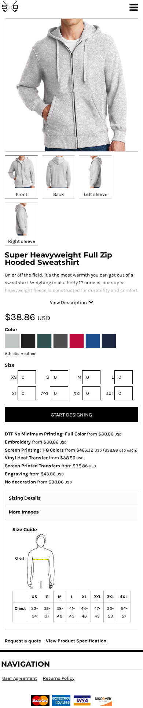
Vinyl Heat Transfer (26, 457)
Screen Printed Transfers (32, 465)
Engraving (16, 474)
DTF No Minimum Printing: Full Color (45, 434)
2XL (45, 393)
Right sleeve (21, 241)
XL (14, 393)
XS (14, 377)
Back (58, 194)
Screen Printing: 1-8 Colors (34, 450)
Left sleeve (95, 194)
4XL (110, 393)
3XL (77, 393)
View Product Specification (76, 641)
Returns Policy (58, 678)
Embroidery (18, 442)
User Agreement (19, 678)
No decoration (20, 482)
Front (21, 194)
